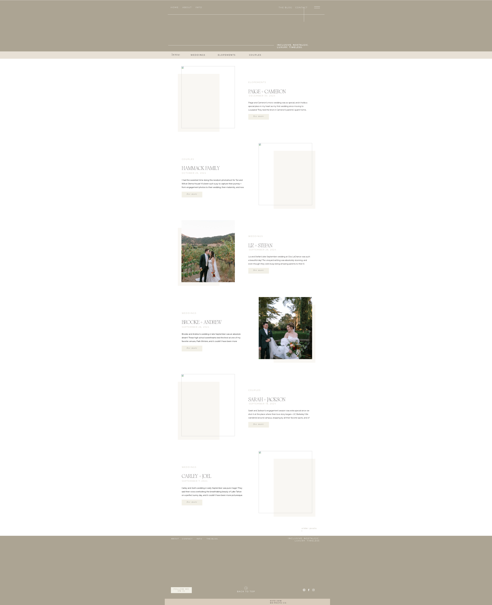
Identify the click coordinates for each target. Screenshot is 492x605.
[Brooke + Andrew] (285, 328)
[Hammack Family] (285, 174)
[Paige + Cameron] (208, 97)
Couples (188, 159)
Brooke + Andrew (202, 322)
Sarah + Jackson (266, 399)
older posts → (309, 529)
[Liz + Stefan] (208, 251)
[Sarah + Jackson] (208, 405)
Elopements (257, 82)
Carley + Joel (196, 476)
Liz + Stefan (260, 245)
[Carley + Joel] (285, 482)
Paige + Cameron (267, 91)
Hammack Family (201, 168)
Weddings (255, 236)
